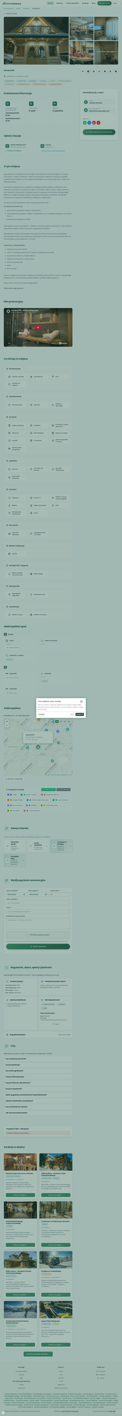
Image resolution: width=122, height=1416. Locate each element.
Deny (72, 714)
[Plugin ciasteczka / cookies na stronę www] (81, 701)
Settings (41, 714)
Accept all (79, 714)
